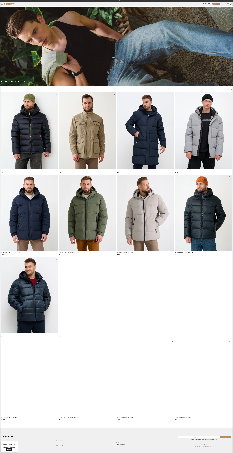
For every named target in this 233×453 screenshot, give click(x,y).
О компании (32, 4)
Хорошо (9, 449)
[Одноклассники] (204, 444)
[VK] (202, 444)
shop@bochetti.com (120, 442)
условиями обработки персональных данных (210, 439)
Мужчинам (26, 4)
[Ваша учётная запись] (225, 4)
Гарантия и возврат (59, 445)
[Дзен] (207, 444)
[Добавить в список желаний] (56, 94)
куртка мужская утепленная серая (182, 170)
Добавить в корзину (30, 167)
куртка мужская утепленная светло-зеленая (69, 252)
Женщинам (20, 4)
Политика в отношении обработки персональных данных (204, 446)
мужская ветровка (121, 335)
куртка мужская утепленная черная (182, 335)
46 (142, 165)
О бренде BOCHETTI (60, 440)
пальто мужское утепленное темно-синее (126, 170)
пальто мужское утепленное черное (183, 417)
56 (33, 165)
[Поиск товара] (222, 4)
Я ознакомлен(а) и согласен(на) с (204, 439)
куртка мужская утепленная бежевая (125, 252)
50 (28, 165)
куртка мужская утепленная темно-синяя (10, 252)
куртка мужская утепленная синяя (9, 170)
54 (31, 165)
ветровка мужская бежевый (65, 170)
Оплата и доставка (59, 442)
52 (30, 165)
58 (25, 165)
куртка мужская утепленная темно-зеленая (184, 252)
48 (27, 165)
